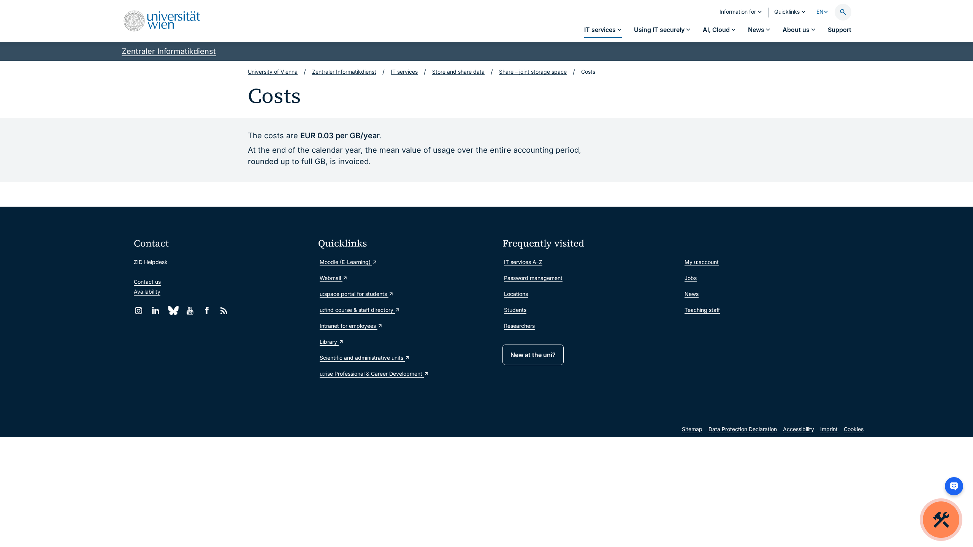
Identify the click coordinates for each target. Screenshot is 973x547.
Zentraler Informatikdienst (169, 51)
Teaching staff (702, 310)
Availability (147, 291)
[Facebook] (207, 310)
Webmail (331, 278)
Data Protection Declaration (742, 429)
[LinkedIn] (155, 310)
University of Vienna (273, 71)
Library (329, 341)
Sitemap (692, 429)
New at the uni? (533, 355)
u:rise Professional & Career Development (372, 373)
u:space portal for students (354, 294)
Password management (533, 278)
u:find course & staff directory (357, 310)
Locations (516, 294)
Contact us (147, 281)
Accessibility (798, 429)
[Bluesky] (173, 310)
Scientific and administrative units (362, 357)
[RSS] (224, 310)
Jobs (691, 278)
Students (515, 310)
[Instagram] (138, 310)
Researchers (519, 326)
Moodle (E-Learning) (346, 262)
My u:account (702, 262)
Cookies (854, 429)
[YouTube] (190, 310)
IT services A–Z (523, 262)
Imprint (829, 429)
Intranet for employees (348, 326)
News (692, 294)
